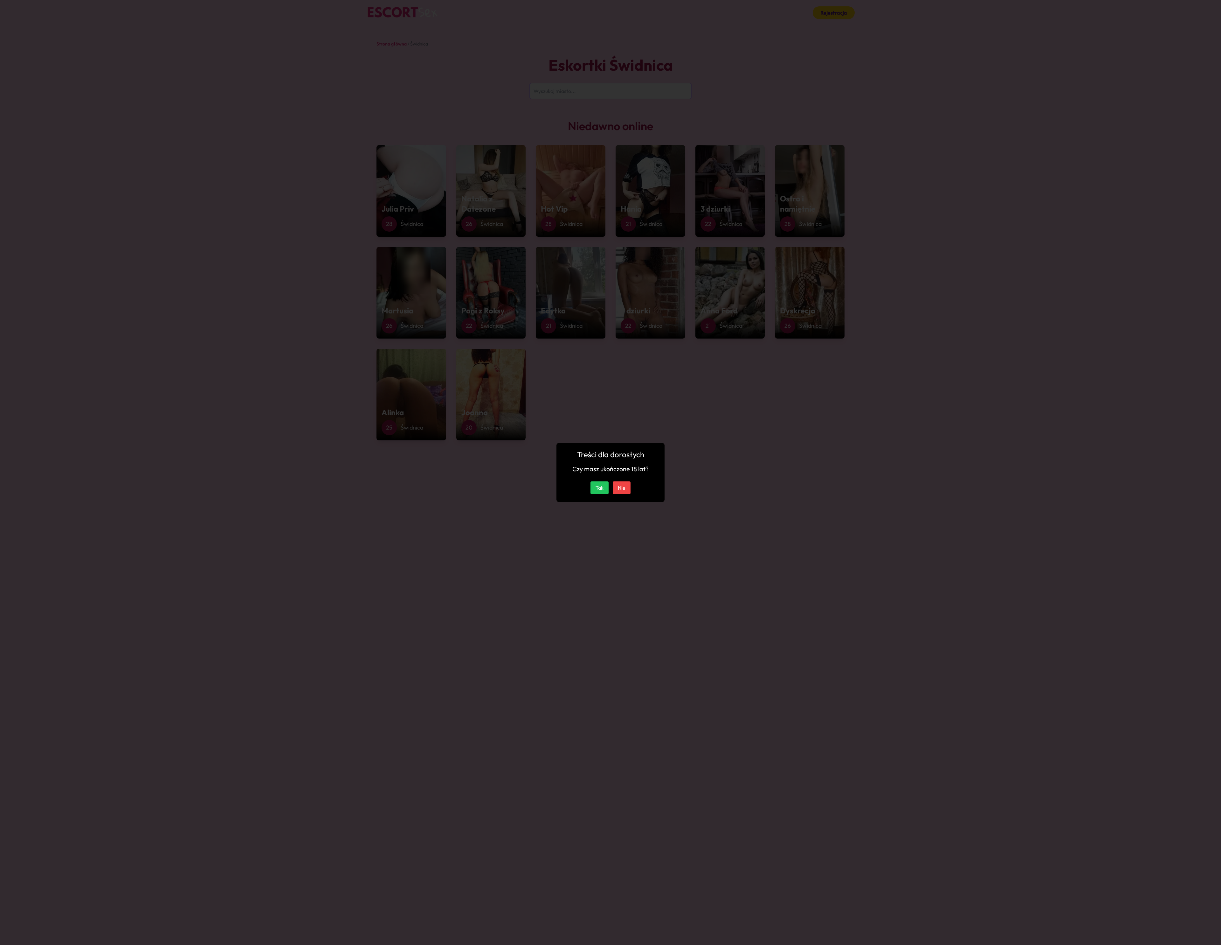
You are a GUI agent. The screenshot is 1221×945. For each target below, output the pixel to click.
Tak (600, 488)
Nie (621, 488)
